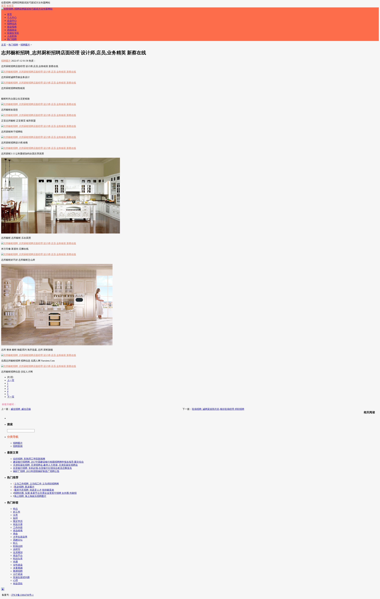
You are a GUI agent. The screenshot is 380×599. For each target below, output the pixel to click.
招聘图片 (25, 44)
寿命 (15, 533)
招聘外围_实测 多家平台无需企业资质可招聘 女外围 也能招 (45, 493)
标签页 (10, 5)
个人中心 (12, 17)
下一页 (10, 396)
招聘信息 (12, 23)
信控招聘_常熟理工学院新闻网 (29, 458)
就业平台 (18, 555)
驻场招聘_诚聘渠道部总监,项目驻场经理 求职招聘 (218, 409)
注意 (15, 515)
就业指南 (12, 27)
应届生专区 (13, 33)
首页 (3, 5)
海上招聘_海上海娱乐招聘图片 (30, 496)
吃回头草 (18, 558)
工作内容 (18, 527)
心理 (15, 580)
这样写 (16, 549)
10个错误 (18, 574)
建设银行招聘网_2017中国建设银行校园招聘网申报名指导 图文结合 (48, 462)
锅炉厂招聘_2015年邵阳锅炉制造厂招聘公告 (36, 471)
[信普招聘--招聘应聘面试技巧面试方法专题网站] (27, 9)
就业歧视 (18, 530)
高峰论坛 (18, 540)
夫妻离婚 (18, 568)
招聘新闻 (18, 446)
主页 (3, 44)
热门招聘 (12, 39)
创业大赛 (18, 524)
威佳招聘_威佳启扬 (21, 409)
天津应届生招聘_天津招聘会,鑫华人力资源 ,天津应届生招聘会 (45, 465)
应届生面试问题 (21, 577)
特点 (15, 508)
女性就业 (18, 565)
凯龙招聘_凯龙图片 (24, 487)
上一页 (10, 380)
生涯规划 (18, 552)
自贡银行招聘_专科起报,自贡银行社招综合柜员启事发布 (42, 468)
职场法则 (18, 546)
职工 (15, 543)
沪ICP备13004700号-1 (22, 595)
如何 (15, 518)
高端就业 (12, 30)
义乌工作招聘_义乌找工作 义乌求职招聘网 (36, 483)
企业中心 (12, 20)
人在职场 (12, 36)
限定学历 (18, 521)
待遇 (15, 561)
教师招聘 (18, 571)
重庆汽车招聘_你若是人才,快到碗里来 (34, 490)
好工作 (16, 512)
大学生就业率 (20, 537)
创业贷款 (18, 583)
